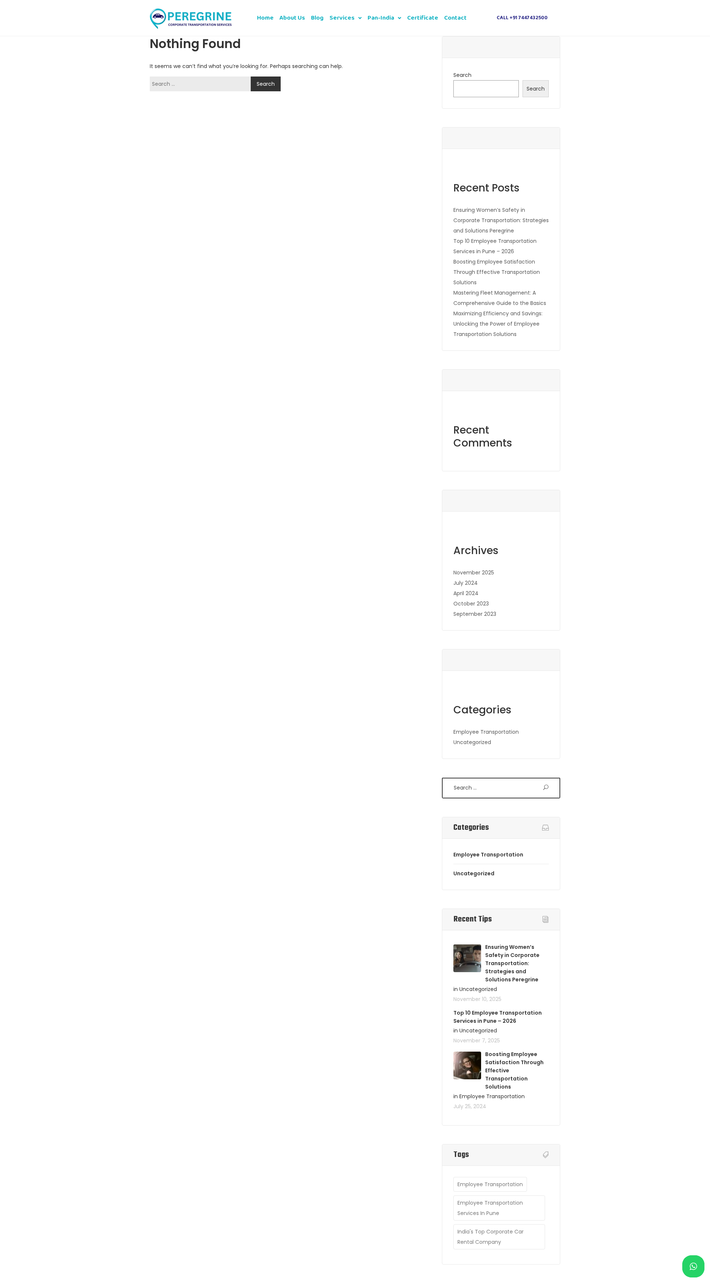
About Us (292, 18)
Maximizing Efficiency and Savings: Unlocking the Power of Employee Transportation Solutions (497, 324)
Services (342, 18)
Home (265, 18)
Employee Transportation (486, 732)
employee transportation (490, 1184)
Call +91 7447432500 (522, 18)
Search (462, 75)
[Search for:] (202, 84)
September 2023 (474, 614)
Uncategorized (472, 742)
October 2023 (471, 603)
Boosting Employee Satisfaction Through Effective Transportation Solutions (496, 272)
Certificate (422, 18)
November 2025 (473, 572)
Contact (455, 18)
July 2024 (465, 583)
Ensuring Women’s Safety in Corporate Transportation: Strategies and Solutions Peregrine (501, 220)
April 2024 (466, 593)
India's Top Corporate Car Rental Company (490, 1237)
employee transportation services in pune (490, 1208)
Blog (317, 18)
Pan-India (381, 18)
